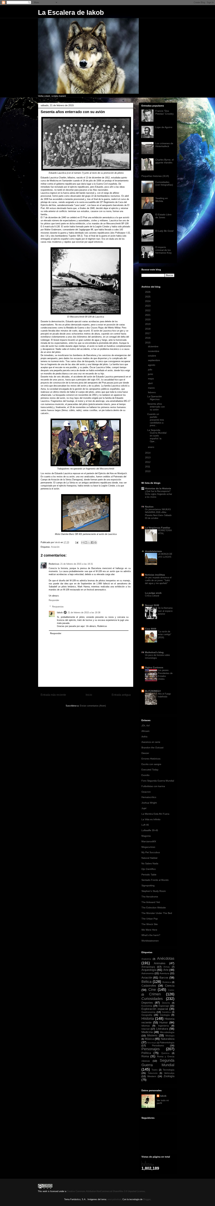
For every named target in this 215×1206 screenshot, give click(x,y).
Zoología (169, 1076)
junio (151, 374)
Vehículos (169, 1073)
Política (146, 1053)
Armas (166, 967)
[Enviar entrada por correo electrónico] (76, 542)
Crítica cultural (152, 595)
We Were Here (149, 929)
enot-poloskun (114, 1199)
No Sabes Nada (149, 863)
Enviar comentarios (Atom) (93, 705)
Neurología (151, 1043)
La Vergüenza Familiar (157, 527)
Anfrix (144, 736)
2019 (148, 324)
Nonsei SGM (152, 605)
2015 (148, 342)
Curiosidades (152, 999)
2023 (148, 305)
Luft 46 (145, 824)
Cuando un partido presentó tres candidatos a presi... (155, 420)
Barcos (163, 977)
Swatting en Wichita (161, 199)
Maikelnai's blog (154, 652)
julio (150, 369)
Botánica (166, 982)
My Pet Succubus (150, 852)
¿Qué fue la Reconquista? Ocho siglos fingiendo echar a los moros (158, 494)
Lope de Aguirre (163, 127)
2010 (148, 471)
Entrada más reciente (53, 694)
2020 (148, 319)
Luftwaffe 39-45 (149, 830)
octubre (152, 355)
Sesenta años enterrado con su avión (156, 406)
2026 (148, 292)
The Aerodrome (149, 896)
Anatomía (146, 959)
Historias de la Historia (158, 488)
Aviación (55, 547)
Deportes (147, 1002)
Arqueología (148, 969)
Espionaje (164, 1005)
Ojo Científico (148, 869)
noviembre (154, 351)
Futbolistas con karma (153, 786)
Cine (152, 989)
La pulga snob (153, 593)
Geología (165, 1015)
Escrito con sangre (151, 764)
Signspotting (148, 885)
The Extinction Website (153, 907)
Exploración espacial (154, 1008)
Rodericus (54, 564)
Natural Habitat (149, 858)
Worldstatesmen (150, 940)
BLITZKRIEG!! (153, 691)
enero (151, 447)
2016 (148, 337)
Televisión (153, 1073)
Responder (54, 600)
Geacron (146, 791)
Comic (171, 990)
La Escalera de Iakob (71, 12)
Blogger (146, 1199)
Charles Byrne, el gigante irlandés (164, 161)
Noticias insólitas (155, 574)
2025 (148, 296)
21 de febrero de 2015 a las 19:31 (76, 564)
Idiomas (145, 1025)
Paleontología (167, 1042)
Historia (147, 1018)
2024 (148, 301)
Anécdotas (165, 958)
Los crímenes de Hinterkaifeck (164, 145)
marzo (151, 387)
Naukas (149, 506)
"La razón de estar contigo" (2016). (164, 634)
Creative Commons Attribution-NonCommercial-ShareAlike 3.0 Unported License (106, 1191)
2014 (148, 452)
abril (150, 383)
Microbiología (167, 1032)
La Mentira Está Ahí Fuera (155, 813)
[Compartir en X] (89, 542)
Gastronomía (148, 1012)
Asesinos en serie (150, 742)
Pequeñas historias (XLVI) (155, 176)
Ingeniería (163, 1025)
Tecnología (168, 1069)
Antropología (148, 966)
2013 (148, 457)
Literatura (162, 1028)
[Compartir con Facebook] (92, 542)
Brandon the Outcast (152, 747)
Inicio (89, 694)
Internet (145, 1028)
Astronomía (147, 973)
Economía (146, 1005)
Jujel (143, 808)
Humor (163, 1022)
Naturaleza (167, 1038)
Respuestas (58, 606)
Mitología (169, 1036)
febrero (152, 392)
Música (149, 1038)
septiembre (154, 360)
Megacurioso (148, 847)
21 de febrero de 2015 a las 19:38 (84, 612)
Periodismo (158, 1045)
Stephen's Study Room (153, 891)
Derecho (166, 1003)
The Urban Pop (149, 918)
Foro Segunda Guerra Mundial (157, 780)
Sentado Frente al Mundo (155, 880)
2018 (148, 328)
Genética (166, 1012)
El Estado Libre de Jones (163, 216)
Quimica (165, 1053)
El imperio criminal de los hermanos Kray (163, 250)
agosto (152, 365)
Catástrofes (148, 985)
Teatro (155, 1070)
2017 (148, 333)
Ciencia (169, 985)
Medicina (147, 1032)
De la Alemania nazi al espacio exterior (165, 611)
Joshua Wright (149, 802)
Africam (145, 731)
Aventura (164, 973)
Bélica (146, 982)
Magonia (146, 836)
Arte (165, 969)
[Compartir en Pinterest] (95, 542)
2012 (148, 462)
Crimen (155, 994)
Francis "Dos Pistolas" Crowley (164, 112)
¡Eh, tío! (145, 725)
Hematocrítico (148, 797)
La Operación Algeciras (154, 398)
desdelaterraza (153, 551)
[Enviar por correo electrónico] (82, 542)
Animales (159, 963)
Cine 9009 (150, 628)
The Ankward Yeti (150, 902)
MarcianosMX (148, 841)
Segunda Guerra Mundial (157, 1062)
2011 (148, 466)
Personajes (150, 1049)
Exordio (145, 775)
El (164, 230)
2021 (148, 315)
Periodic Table (148, 874)
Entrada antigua (121, 694)
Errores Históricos (150, 758)
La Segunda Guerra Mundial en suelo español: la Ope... (156, 436)
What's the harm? (150, 935)
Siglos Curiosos (154, 667)
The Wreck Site (149, 924)
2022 (148, 310)
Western (151, 1076)
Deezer (145, 753)
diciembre (153, 346)
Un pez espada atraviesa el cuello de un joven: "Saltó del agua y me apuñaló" (158, 580)
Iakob (60, 612)
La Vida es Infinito (150, 819)
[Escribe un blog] (86, 542)
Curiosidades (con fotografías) (164, 183)
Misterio (152, 1035)
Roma (145, 1056)
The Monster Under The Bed (156, 913)
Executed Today (149, 769)
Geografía (146, 1015)
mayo (151, 378)
